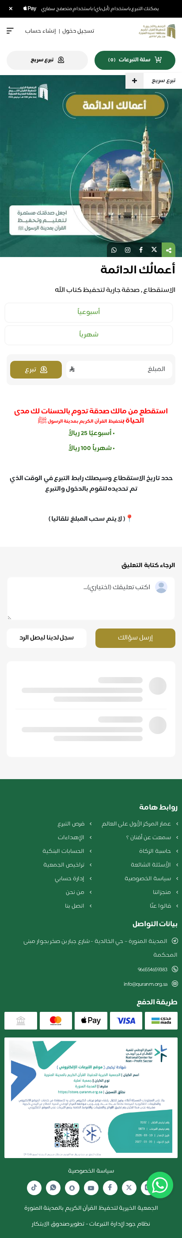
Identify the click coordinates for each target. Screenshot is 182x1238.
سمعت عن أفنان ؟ (149, 838)
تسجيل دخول (78, 31)
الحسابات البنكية (63, 851)
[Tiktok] (34, 1188)
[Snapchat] (72, 1188)
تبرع (30, 369)
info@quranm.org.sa (145, 984)
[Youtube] (91, 1188)
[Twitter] (129, 1188)
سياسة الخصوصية (148, 879)
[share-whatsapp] (114, 249)
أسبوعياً (88, 312)
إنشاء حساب (40, 31)
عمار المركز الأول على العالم (137, 824)
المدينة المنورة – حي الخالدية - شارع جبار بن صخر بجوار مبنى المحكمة (100, 948)
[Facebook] (110, 1188)
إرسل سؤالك (135, 638)
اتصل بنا (75, 906)
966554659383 (152, 970)
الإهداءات (72, 838)
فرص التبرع (71, 824)
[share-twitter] (154, 249)
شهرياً (89, 335)
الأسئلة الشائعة (151, 865)
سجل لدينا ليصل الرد (46, 638)
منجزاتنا (162, 892)
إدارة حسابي (70, 879)
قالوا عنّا (161, 906)
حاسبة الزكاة (155, 851)
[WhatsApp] (53, 1188)
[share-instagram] (128, 249)
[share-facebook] (141, 249)
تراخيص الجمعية (64, 865)
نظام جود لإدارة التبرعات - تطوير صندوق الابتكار (91, 1224)
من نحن (75, 892)
